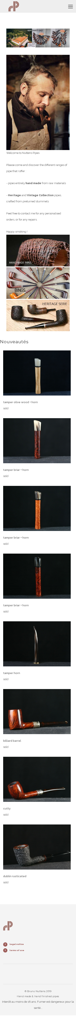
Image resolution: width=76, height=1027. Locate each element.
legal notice (17, 944)
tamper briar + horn (16, 469)
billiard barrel (12, 740)
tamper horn (11, 673)
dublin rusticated (14, 876)
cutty (7, 808)
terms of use (17, 950)
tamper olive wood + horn (20, 402)
